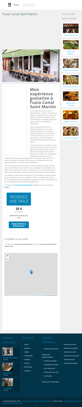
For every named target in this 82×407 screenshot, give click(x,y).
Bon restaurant (49, 368)
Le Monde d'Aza (26, 401)
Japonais (27, 348)
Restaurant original (71, 348)
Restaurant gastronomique (47, 356)
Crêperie (27, 371)
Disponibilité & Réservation (19, 224)
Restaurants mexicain (71, 87)
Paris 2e (5, 375)
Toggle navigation (4, 5)
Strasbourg (67, 401)
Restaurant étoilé (50, 361)
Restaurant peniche (51, 349)
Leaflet (38, 295)
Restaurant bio (69, 359)
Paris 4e (5, 390)
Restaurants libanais (70, 70)
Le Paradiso (7, 388)
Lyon (12, 403)
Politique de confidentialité (42, 401)
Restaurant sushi (70, 352)
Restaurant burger (70, 363)
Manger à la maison (10, 358)
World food (28, 367)
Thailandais (28, 356)
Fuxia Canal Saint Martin (23, 185)
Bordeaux (5, 403)
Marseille (19, 403)
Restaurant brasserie (71, 356)
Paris (16, 5)
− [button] (7, 259)
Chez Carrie (7, 373)
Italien (6, 187)
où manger (48, 376)
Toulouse (76, 401)
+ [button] (7, 255)
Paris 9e (5, 359)
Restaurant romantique (50, 382)
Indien (26, 352)
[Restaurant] (9, 5)
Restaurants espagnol (71, 138)
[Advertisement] (31, 33)
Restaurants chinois (71, 35)
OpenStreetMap (46, 295)
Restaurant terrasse (51, 365)
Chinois (27, 363)
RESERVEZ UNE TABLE (19, 199)
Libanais (27, 359)
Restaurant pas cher (51, 372)
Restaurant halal (70, 344)
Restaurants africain (71, 122)
